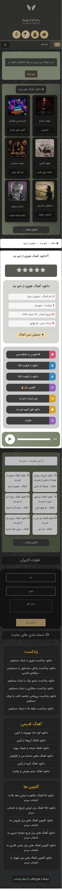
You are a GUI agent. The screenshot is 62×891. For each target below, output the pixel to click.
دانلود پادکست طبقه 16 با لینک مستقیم (31, 708)
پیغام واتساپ (20, 879)
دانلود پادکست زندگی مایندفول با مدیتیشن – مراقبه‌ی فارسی (31, 671)
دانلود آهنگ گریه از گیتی (31, 763)
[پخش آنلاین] (10, 439)
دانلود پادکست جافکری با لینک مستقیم (31, 688)
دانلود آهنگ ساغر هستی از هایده (31, 771)
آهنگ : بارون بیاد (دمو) (17, 529)
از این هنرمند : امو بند (31, 461)
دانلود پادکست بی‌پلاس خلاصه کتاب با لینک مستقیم (31, 698)
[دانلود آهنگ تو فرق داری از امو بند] (44, 502)
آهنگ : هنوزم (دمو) (17, 486)
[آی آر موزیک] (31, 7)
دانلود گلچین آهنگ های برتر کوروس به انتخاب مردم (31, 823)
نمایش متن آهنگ (29, 334)
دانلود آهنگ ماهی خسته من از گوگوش (31, 756)
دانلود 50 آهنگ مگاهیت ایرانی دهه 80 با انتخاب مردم (31, 798)
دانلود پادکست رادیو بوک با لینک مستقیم (31, 681)
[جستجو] (5, 45)
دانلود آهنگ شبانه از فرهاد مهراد (31, 748)
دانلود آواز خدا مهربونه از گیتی (31, 733)
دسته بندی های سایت (28, 635)
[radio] (19, 270)
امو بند (43, 243)
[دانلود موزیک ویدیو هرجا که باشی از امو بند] (44, 480)
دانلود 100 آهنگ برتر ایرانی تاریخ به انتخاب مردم (31, 810)
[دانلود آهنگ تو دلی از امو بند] (44, 523)
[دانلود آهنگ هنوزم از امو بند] (17, 480)
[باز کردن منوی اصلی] (57, 44)
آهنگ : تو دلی (45, 529)
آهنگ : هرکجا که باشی (45, 486)
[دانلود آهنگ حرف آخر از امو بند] (17, 502)
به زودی (34, 323)
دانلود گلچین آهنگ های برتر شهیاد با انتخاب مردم (31, 860)
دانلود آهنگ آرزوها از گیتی (31, 740)
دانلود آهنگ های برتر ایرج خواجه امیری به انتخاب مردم (31, 835)
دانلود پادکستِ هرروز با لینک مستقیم (31, 660)
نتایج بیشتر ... (30, 229)
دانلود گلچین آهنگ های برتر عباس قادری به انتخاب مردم (31, 848)
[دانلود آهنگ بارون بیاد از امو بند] (17, 523)
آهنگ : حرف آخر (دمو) (17, 508)
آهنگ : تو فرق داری (44, 508)
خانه (53, 243)
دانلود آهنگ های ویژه (30, 89)
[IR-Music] (31, 21)
